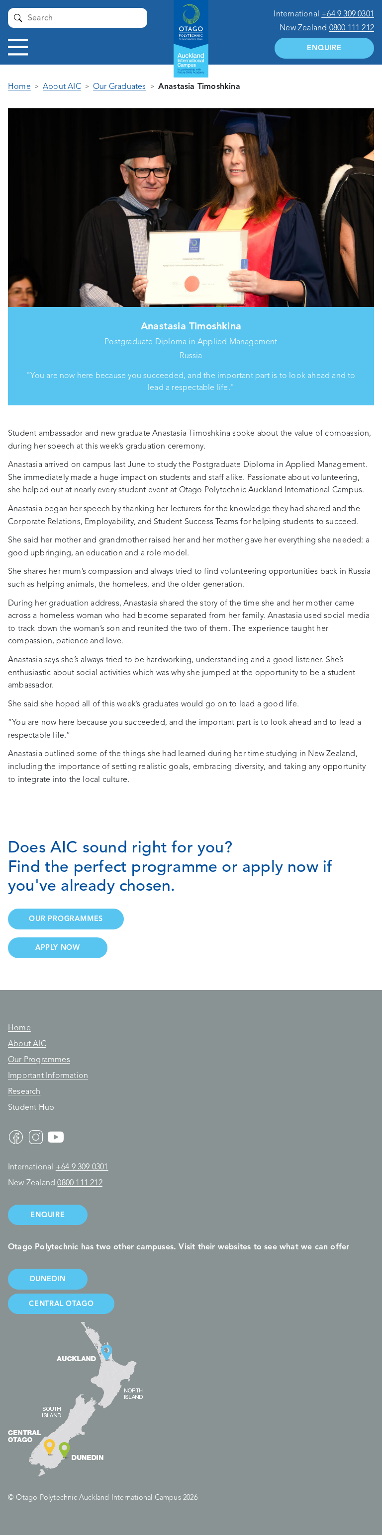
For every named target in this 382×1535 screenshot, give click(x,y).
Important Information (48, 1075)
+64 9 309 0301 (347, 14)
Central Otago (61, 1303)
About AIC (62, 86)
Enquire (324, 47)
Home (19, 86)
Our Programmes (39, 1060)
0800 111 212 (351, 28)
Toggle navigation (18, 47)
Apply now (57, 947)
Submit (18, 18)
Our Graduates (119, 86)
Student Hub (31, 1107)
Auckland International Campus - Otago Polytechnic (186, 30)
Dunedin (48, 1278)
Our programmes (66, 918)
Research (24, 1091)
